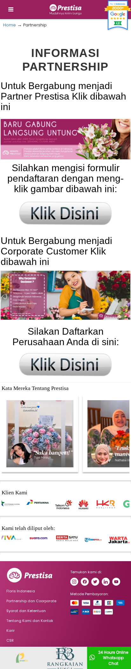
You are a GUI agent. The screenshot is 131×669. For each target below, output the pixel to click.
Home (9, 25)
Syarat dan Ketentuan (26, 610)
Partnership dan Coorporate (31, 600)
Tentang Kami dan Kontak (29, 620)
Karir (10, 630)
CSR (10, 640)
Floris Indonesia (20, 591)
